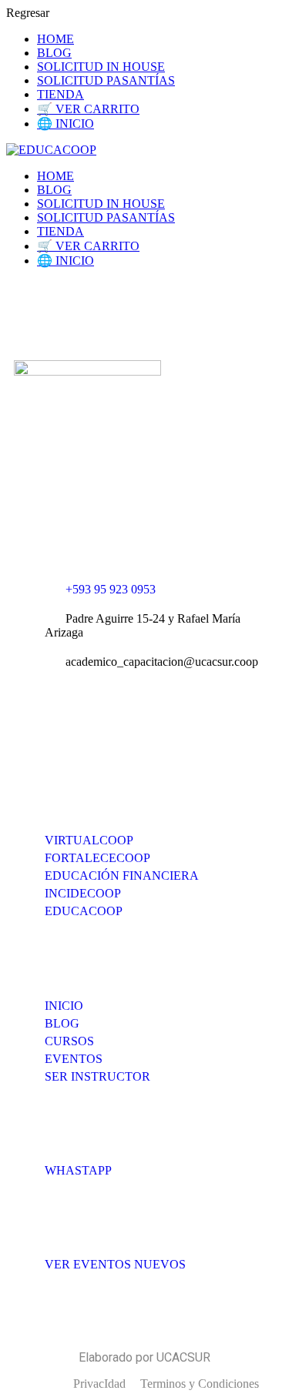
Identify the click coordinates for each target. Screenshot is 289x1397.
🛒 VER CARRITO (88, 108)
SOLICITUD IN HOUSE (101, 66)
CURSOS (69, 1041)
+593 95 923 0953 (111, 589)
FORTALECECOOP (97, 857)
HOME (55, 38)
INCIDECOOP (83, 893)
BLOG (54, 52)
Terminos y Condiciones (199, 1383)
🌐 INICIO (65, 123)
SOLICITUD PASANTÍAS (106, 80)
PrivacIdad (99, 1383)
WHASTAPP (78, 1170)
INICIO (64, 1005)
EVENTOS (73, 1058)
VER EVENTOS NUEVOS (115, 1264)
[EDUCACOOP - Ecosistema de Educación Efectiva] (51, 149)
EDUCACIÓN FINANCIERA (122, 875)
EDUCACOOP (84, 910)
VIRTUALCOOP (89, 840)
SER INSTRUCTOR (97, 1076)
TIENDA (60, 94)
